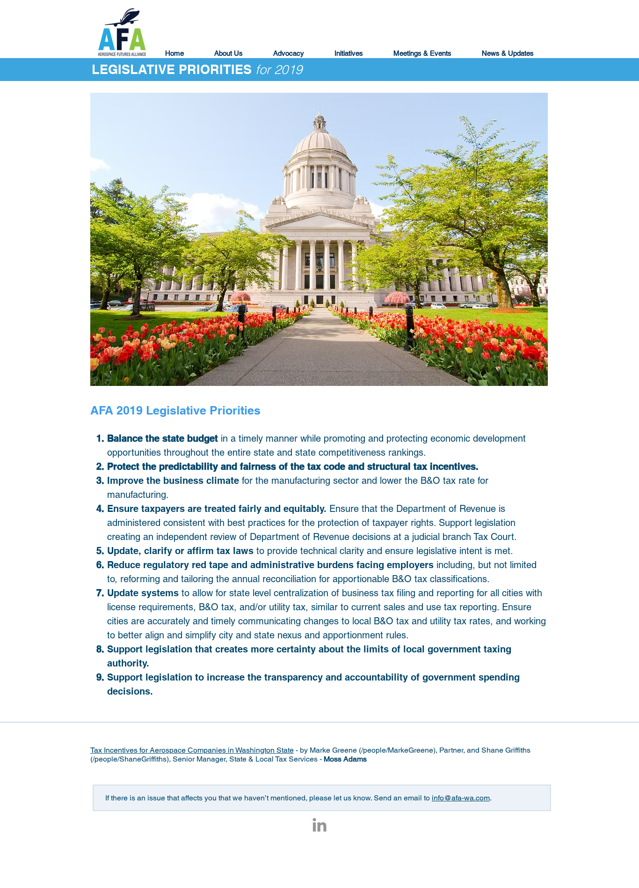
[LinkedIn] (319, 825)
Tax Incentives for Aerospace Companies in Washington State (192, 750)
